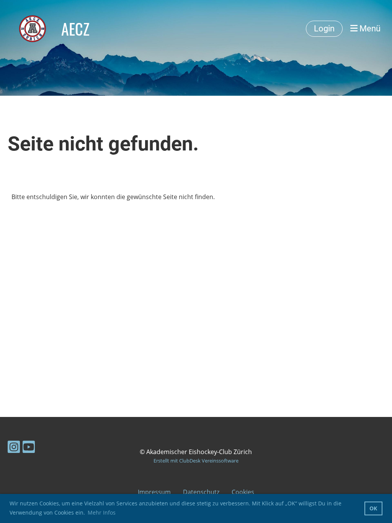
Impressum (154, 492)
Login (324, 28)
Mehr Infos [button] (102, 512)
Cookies (243, 492)
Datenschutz (201, 492)
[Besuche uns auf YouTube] (29, 448)
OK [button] (373, 508)
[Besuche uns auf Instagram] (14, 448)
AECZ (75, 28)
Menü (369, 28)
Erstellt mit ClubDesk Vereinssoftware (196, 460)
